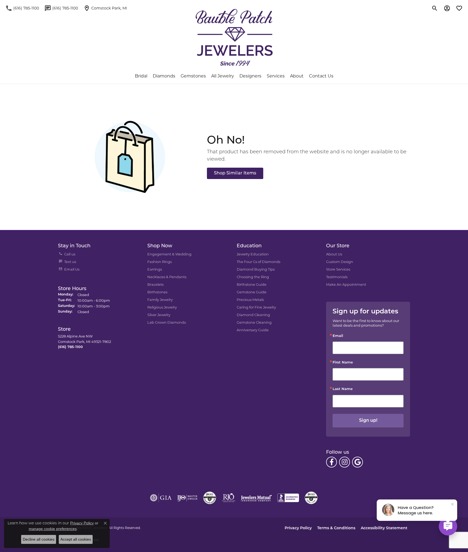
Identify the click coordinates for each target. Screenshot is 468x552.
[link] (22, 8)
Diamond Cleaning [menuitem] (253, 315)
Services (276, 76)
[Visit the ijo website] (187, 498)
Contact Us (321, 76)
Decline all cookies (38, 539)
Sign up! (368, 420)
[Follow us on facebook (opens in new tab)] (331, 462)
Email (338, 336)
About (297, 76)
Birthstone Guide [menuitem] (251, 284)
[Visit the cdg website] (209, 498)
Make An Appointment (346, 284)
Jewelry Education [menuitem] (253, 254)
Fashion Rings (159, 261)
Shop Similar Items (235, 173)
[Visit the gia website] (161, 498)
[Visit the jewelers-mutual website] (256, 498)
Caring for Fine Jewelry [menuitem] (256, 307)
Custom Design (339, 261)
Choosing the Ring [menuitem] (253, 277)
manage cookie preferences (53, 529)
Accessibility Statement (384, 528)
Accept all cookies (75, 539)
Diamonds (164, 76)
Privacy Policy (298, 528)
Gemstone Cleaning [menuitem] (254, 322)
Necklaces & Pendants (166, 277)
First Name (343, 362)
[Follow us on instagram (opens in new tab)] (344, 462)
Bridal (141, 76)
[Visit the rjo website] (228, 498)
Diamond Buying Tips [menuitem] (256, 269)
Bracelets (155, 284)
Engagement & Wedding (169, 254)
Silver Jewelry (158, 315)
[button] (434, 8)
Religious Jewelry (162, 307)
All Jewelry (222, 76)
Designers (250, 76)
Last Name (343, 389)
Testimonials (336, 277)
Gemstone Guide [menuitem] (251, 292)
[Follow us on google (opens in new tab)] (357, 462)
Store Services (338, 269)
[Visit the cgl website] (311, 498)
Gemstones (193, 76)
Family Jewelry (160, 299)
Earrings (154, 269)
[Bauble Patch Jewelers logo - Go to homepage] (234, 37)
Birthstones (157, 292)
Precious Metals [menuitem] (250, 299)
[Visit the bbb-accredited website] (288, 498)
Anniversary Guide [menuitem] (253, 330)
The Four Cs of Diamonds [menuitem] (258, 261)
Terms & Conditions (336, 528)
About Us (334, 254)
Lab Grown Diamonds (166, 322)
